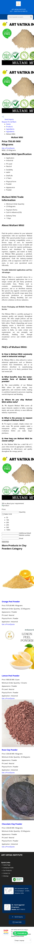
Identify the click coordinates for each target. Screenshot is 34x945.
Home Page (6, 865)
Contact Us (6, 873)
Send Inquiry (9, 119)
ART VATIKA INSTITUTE (18, 10)
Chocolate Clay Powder (12, 824)
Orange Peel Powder (11, 601)
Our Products (7, 870)
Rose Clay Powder (10, 750)
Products (9, 127)
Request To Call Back (9, 122)
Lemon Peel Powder (10, 676)
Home (8, 124)
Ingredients (10, 129)
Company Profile (8, 868)
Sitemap (5, 876)
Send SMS (18, 922)
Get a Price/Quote (8, 148)
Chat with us (21, 933)
